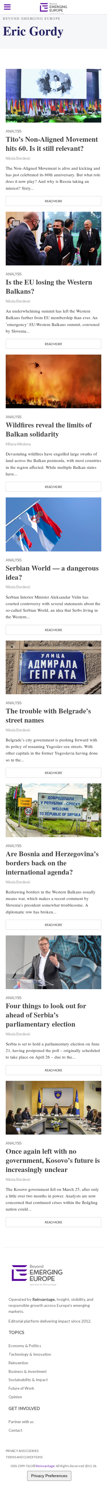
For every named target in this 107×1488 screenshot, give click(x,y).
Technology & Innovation (30, 1354)
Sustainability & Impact (28, 1379)
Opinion (15, 1397)
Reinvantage (45, 1466)
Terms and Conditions (24, 1457)
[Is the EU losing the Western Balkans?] (53, 238)
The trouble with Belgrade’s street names (48, 715)
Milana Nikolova (18, 444)
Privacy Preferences (49, 1475)
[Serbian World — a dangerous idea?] (53, 524)
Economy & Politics (25, 1345)
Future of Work (21, 1388)
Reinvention (18, 1363)
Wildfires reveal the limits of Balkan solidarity (49, 429)
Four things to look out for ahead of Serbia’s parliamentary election (46, 1015)
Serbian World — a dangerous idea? (52, 572)
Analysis (13, 131)
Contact (15, 1430)
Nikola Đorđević (18, 158)
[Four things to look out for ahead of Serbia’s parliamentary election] (53, 962)
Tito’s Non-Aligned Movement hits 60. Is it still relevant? (52, 144)
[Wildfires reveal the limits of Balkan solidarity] (53, 381)
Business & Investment (28, 1371)
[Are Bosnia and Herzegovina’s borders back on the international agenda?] (53, 810)
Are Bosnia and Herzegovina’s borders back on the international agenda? (52, 863)
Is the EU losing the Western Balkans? (49, 286)
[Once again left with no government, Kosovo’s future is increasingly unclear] (53, 1107)
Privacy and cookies (22, 1451)
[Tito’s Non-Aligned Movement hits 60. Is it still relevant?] (53, 95)
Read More (53, 201)
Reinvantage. (44, 1299)
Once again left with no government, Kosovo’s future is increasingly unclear (53, 1160)
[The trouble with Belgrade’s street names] (53, 666)
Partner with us (21, 1421)
